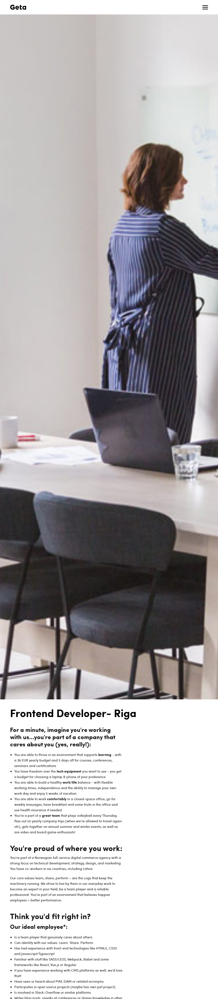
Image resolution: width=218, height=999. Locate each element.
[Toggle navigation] (205, 7)
